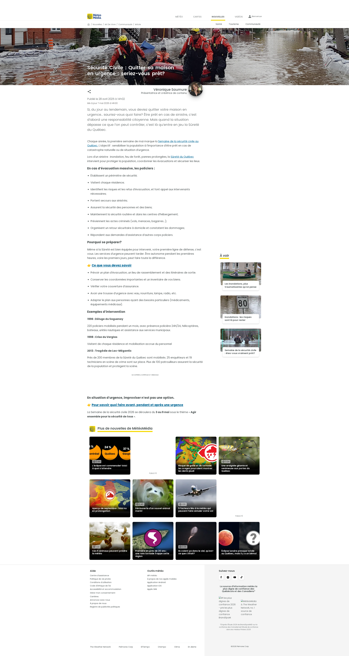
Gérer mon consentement (102, 593)
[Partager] (89, 92)
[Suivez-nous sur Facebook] (221, 577)
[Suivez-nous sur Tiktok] (241, 577)
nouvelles (97, 24)
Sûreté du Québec (182, 157)
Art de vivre (110, 24)
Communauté (125, 24)
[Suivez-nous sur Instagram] (228, 577)
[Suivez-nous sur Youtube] (234, 577)
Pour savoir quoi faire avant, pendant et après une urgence (137, 405)
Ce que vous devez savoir (112, 265)
